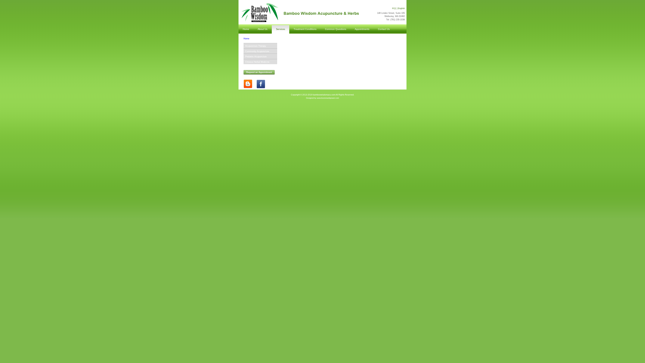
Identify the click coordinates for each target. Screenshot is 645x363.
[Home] (300, 12)
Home (246, 38)
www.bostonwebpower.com (328, 98)
